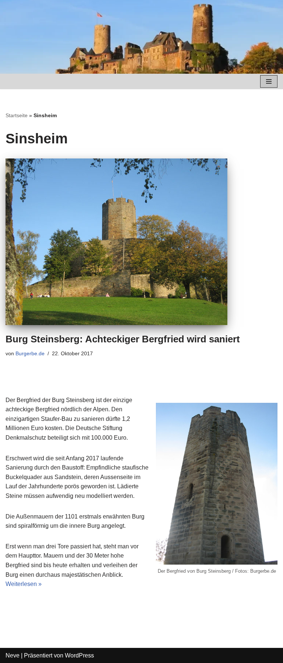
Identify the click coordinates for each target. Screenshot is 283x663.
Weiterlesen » (24, 584)
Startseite (17, 115)
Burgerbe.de (30, 353)
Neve (13, 655)
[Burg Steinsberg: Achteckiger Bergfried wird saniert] (141, 241)
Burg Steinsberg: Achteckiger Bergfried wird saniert (123, 339)
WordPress (79, 655)
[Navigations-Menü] (268, 81)
